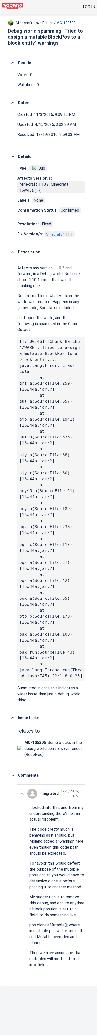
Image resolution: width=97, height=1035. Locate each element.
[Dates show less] (13, 103)
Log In (89, 6)
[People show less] (13, 63)
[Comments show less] (13, 775)
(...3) (38, 191)
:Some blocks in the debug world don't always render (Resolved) (53, 748)
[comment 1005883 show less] (22, 794)
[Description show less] (13, 252)
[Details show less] (13, 157)
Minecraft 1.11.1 (59, 234)
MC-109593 (65, 23)
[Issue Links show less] (13, 718)
